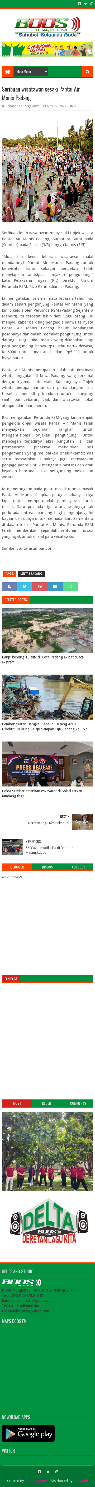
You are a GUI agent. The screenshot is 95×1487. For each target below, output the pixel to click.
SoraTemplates (36, 1481)
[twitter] (85, 4)
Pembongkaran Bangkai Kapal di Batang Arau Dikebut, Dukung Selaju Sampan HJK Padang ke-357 (44, 726)
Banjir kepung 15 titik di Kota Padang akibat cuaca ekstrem (43, 660)
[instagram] (91, 4)
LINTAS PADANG (31, 573)
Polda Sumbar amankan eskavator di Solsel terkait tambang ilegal (42, 793)
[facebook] (79, 4)
